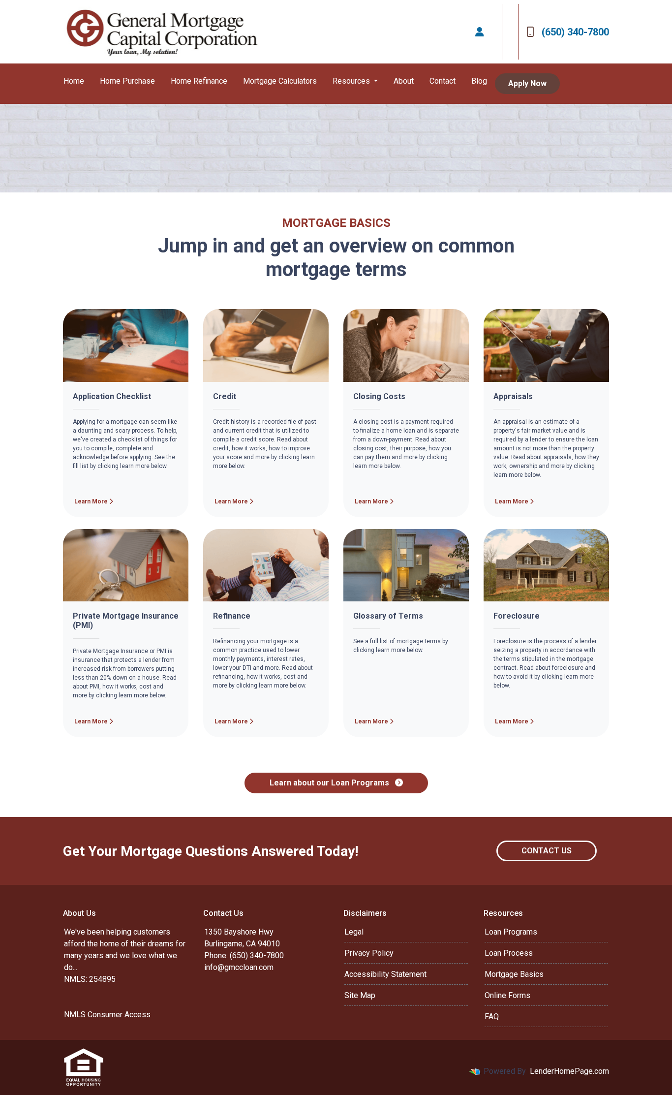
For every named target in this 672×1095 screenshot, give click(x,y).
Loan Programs (511, 932)
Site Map (359, 995)
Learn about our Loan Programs (330, 782)
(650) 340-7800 (575, 32)
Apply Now (527, 83)
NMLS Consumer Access (107, 1014)
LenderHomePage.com (569, 1071)
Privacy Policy (369, 953)
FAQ (492, 1016)
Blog (479, 81)
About (404, 81)
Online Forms (507, 995)
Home (73, 81)
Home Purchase (127, 81)
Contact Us (546, 850)
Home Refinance (199, 81)
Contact (442, 81)
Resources (352, 81)
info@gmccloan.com (239, 967)
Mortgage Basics (514, 974)
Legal (354, 932)
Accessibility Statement (385, 974)
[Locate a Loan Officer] (479, 32)
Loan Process (509, 953)
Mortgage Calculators (280, 81)
